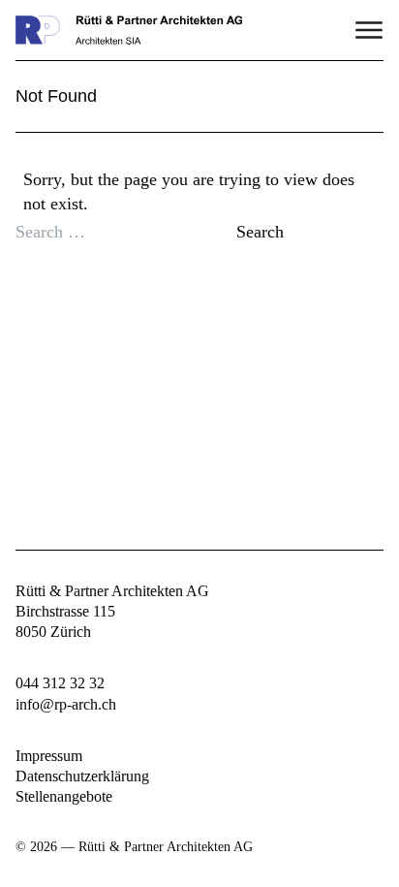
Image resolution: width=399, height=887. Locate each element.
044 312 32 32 (60, 683)
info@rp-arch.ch (65, 704)
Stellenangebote (63, 796)
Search (260, 231)
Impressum (48, 755)
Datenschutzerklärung (82, 776)
